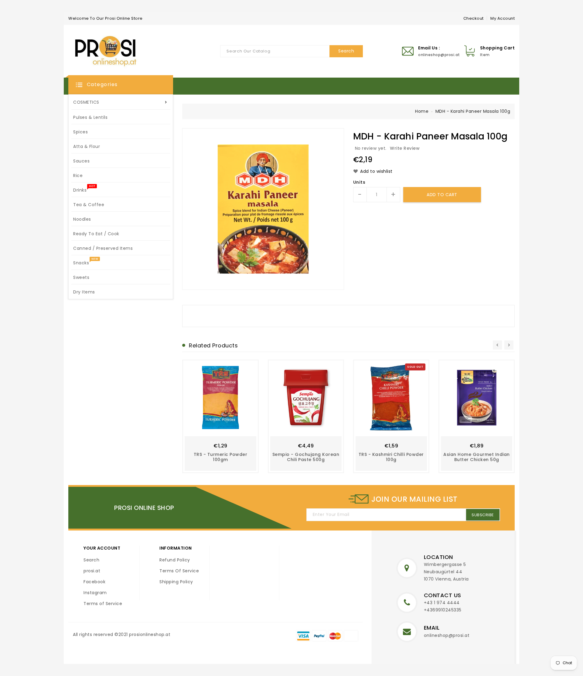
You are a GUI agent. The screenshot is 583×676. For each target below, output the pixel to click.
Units (359, 182)
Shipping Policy (176, 582)
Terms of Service (103, 604)
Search (91, 560)
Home (421, 111)
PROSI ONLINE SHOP (144, 508)
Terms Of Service (179, 571)
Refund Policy (174, 560)
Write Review (405, 148)
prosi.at (92, 571)
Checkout (473, 18)
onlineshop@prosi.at (447, 635)
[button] (120, 85)
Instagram (95, 593)
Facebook (94, 582)
